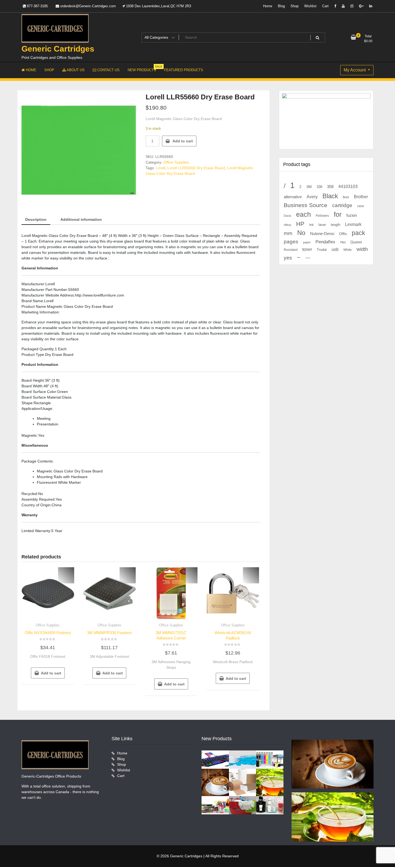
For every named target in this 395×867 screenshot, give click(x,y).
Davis (287, 215)
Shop (294, 6)
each (303, 214)
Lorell (160, 168)
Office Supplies (176, 162)
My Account (355, 70)
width (362, 249)
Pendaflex (325, 241)
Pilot (343, 242)
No (301, 232)
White (347, 249)
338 (319, 187)
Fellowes (322, 216)
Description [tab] (35, 219)
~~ (307, 258)
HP (300, 224)
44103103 (348, 186)
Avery (312, 196)
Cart (325, 6)
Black (330, 196)
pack (358, 233)
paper (307, 242)
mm (288, 233)
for (338, 214)
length (335, 225)
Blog (281, 6)
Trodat (322, 250)
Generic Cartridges (57, 48)
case (360, 206)
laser (322, 225)
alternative (293, 197)
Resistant (290, 250)
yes (288, 258)
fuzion (351, 215)
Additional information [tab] (81, 219)
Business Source (305, 205)
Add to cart (183, 141)
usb (335, 249)
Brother (361, 196)
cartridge (342, 205)
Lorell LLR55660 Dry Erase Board (196, 168)
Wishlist (310, 6)
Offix (343, 234)
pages (291, 241)
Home (267, 6)
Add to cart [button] (51, 673)
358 (330, 187)
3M (309, 187)
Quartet (356, 242)
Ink (311, 225)
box (346, 197)
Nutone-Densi (322, 233)
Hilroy (287, 224)
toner (307, 249)
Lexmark (353, 224)
